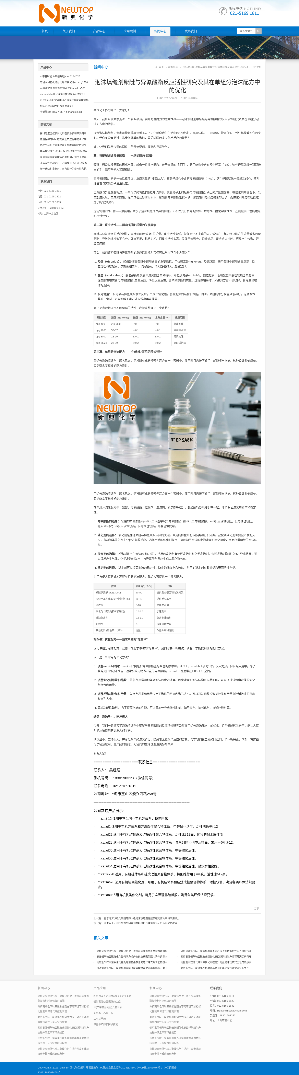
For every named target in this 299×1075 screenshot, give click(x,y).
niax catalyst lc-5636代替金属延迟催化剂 (62, 94)
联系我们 (191, 31)
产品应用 (100, 988)
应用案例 (130, 31)
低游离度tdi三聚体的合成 (107, 1001)
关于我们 (69, 31)
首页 (45, 31)
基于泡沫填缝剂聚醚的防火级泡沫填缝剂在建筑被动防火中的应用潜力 (142, 918)
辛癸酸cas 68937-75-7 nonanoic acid (61, 112)
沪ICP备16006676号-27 (150, 1067)
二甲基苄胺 (100, 1018)
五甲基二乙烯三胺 (103, 1013)
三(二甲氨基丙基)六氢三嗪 (108, 1007)
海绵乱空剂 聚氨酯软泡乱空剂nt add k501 (62, 88)
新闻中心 (160, 31)
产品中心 (99, 31)
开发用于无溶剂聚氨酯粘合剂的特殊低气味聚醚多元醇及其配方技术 (140, 923)
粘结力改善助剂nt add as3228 (56, 106)
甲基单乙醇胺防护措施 (106, 1024)
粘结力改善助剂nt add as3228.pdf (112, 996)
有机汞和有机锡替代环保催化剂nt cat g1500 (64, 82)
